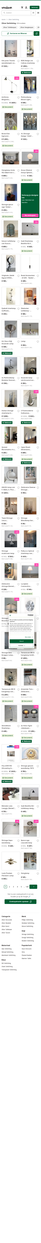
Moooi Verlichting (27, 926)
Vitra (23, 952)
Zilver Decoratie (7, 920)
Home (4, 19)
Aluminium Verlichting (8, 955)
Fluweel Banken (27, 955)
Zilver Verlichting (13, 19)
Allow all (21, 641)
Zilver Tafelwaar (7, 929)
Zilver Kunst (5, 926)
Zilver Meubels (6, 923)
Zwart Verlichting (7, 966)
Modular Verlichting (28, 923)
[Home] (10, 7)
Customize (20, 645)
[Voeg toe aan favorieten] (18, 61)
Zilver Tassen (6, 933)
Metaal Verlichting (7, 952)
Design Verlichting (27, 937)
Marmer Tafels (26, 958)
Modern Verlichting (28, 941)
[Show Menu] (38, 13)
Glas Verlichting (6, 949)
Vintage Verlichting (28, 934)
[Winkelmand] (22, 7)
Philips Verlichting (27, 920)
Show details (28, 637)
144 (27, 887)
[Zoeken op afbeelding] (33, 12)
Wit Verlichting (6, 963)
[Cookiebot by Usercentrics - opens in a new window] (27, 615)
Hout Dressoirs (27, 949)
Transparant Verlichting (9, 970)
